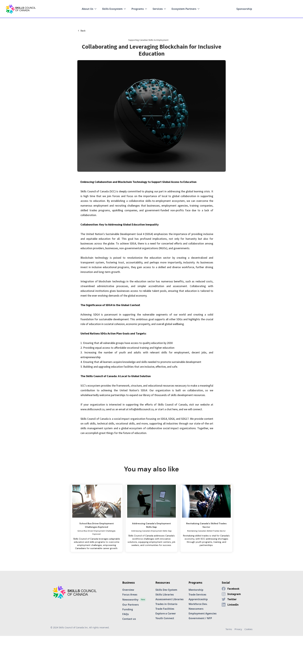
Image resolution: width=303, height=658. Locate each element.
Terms (229, 629)
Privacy (238, 629)
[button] (89, 9)
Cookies (248, 629)
